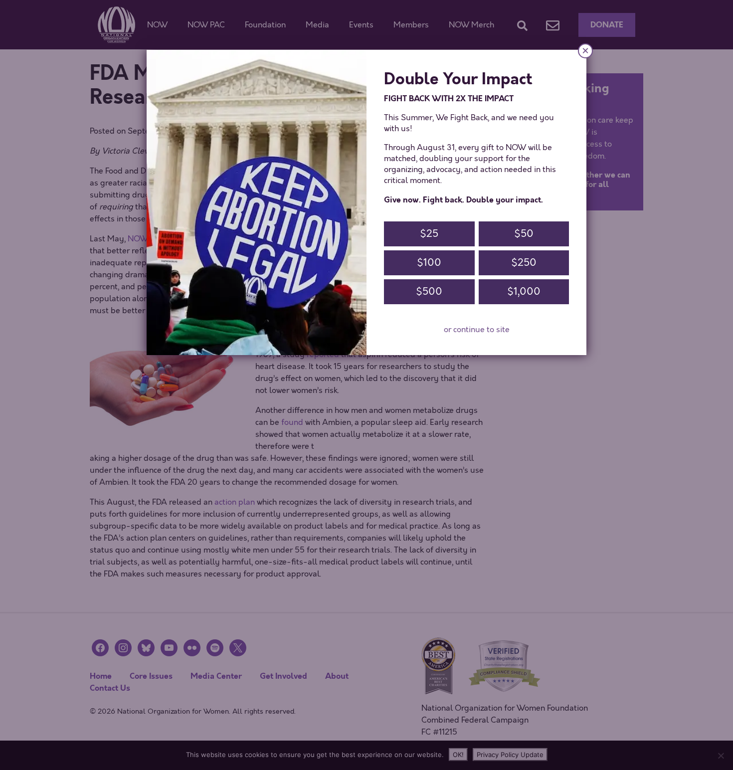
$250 (524, 262)
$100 (429, 262)
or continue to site (477, 329)
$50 (524, 233)
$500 (429, 291)
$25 (429, 233)
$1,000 (524, 291)
